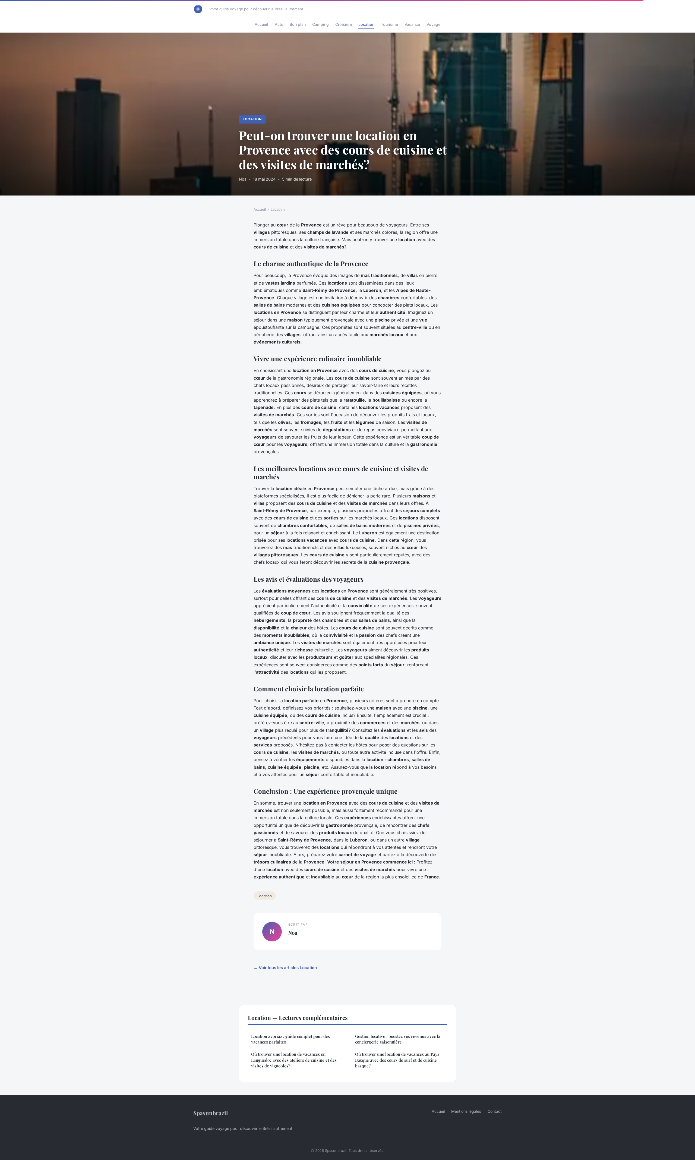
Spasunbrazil (210, 1113)
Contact (495, 1111)
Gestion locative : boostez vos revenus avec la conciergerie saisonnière (397, 1039)
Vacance (412, 24)
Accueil (261, 24)
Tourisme (389, 24)
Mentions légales (466, 1111)
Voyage (433, 24)
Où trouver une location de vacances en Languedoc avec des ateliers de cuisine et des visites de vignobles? (294, 1059)
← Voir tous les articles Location (285, 967)
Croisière (343, 24)
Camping (320, 24)
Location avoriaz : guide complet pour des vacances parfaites (290, 1039)
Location (366, 24)
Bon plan (298, 24)
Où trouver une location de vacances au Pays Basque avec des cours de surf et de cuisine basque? (397, 1059)
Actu (279, 24)
